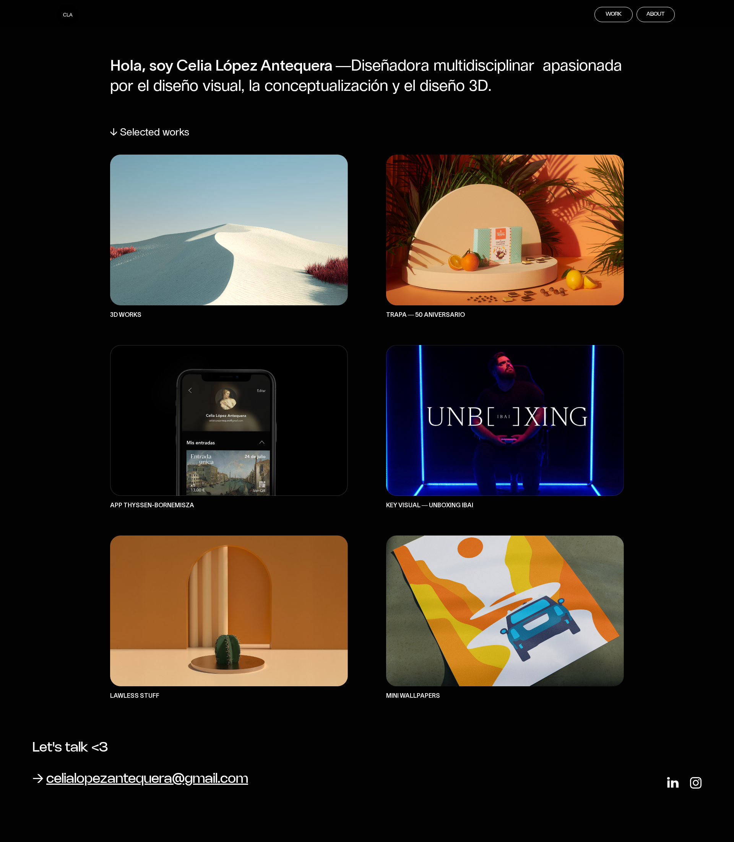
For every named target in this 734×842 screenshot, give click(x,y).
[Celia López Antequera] (67, 15)
